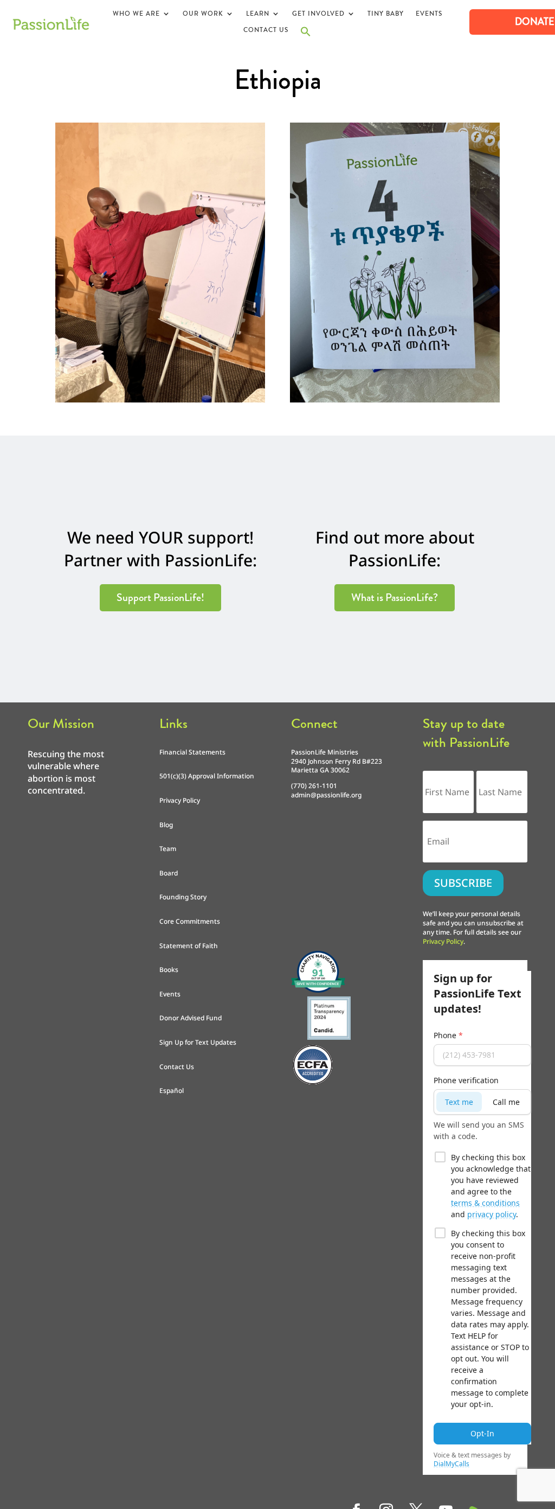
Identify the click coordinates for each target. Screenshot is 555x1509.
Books (168, 969)
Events (429, 14)
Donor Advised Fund (190, 1017)
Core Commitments (189, 921)
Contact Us (265, 30)
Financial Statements (192, 752)
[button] (305, 34)
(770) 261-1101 (314, 785)
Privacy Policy (179, 800)
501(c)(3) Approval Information (206, 776)
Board (168, 873)
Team (167, 848)
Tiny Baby (385, 14)
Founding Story (182, 896)
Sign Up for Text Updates (197, 1042)
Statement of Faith (188, 945)
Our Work (203, 14)
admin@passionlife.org (326, 795)
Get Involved (318, 14)
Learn (257, 14)
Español (171, 1090)
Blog (166, 824)
